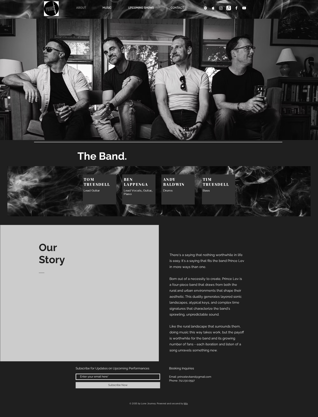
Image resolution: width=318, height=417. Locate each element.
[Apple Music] (213, 8)
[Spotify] (205, 8)
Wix (186, 403)
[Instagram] (221, 8)
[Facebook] (236, 8)
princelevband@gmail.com (194, 376)
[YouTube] (244, 8)
